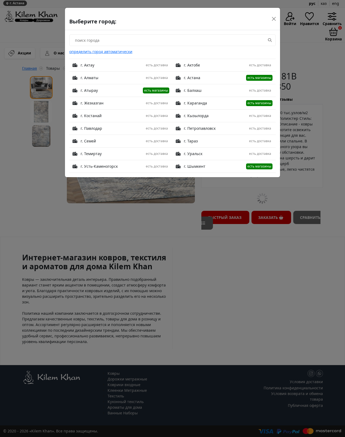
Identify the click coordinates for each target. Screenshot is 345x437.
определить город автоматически (100, 51)
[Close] (274, 19)
